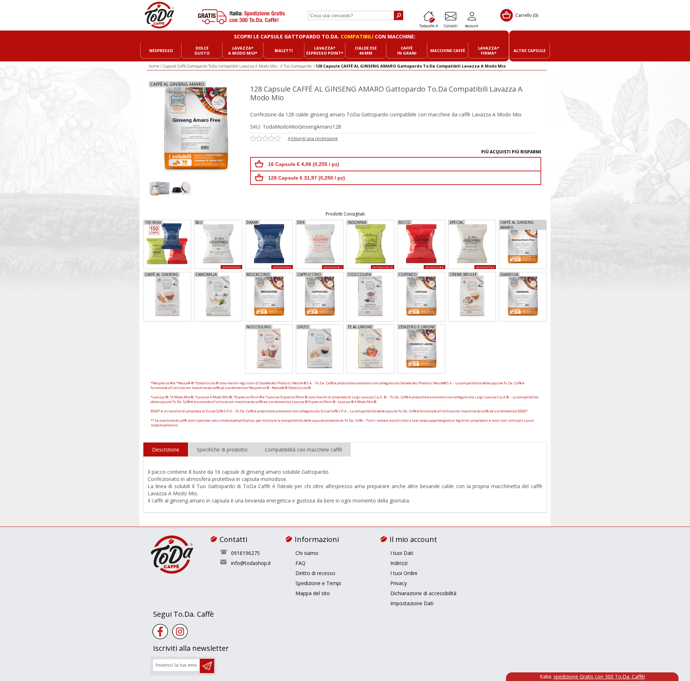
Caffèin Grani (407, 50)
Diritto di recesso (315, 573)
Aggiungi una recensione (313, 138)
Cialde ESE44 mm (366, 50)
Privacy (398, 583)
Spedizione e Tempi (318, 583)
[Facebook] (160, 632)
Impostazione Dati (411, 603)
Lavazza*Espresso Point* (324, 50)
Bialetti (284, 50)
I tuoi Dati (401, 553)
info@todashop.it (251, 563)
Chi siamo (306, 553)
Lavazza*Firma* (488, 50)
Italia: (592, 676)
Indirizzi (399, 563)
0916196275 (245, 553)
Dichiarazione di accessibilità (423, 593)
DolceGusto (202, 50)
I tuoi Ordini (403, 573)
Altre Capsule (530, 50)
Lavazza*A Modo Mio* (242, 50)
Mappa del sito (312, 593)
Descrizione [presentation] (165, 449)
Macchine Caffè (447, 50)
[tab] (165, 450)
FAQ (300, 563)
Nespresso (161, 50)
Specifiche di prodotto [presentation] (222, 449)
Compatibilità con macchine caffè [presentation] (303, 449)
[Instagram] (180, 632)
